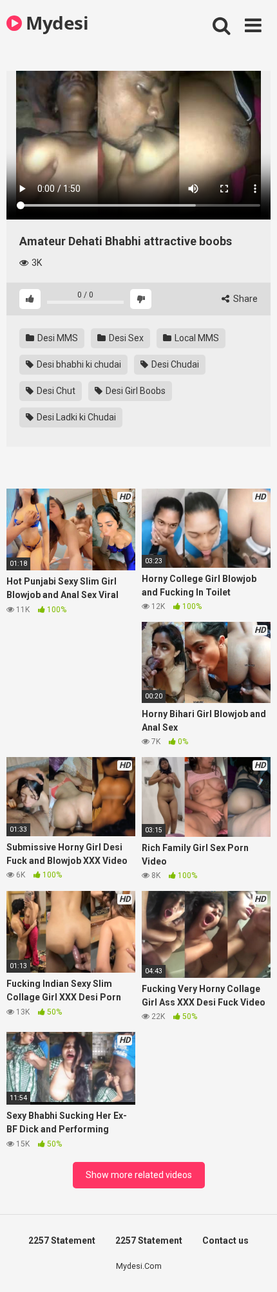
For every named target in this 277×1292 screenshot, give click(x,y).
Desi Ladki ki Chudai (75, 417)
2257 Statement (61, 1240)
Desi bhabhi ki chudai (78, 364)
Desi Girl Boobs (135, 391)
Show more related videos (139, 1175)
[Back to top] (253, 1266)
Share (244, 299)
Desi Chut (55, 391)
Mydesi (55, 22)
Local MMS (196, 338)
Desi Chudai (174, 364)
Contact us (225, 1240)
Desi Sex (125, 338)
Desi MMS (56, 338)
